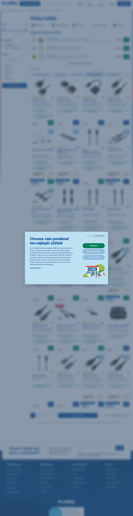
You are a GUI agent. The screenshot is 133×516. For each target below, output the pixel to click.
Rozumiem (93, 246)
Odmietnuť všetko (94, 257)
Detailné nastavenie (93, 251)
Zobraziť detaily (36, 268)
